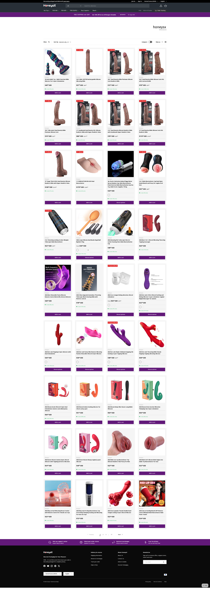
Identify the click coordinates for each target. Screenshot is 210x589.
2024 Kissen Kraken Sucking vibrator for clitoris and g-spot (88, 408)
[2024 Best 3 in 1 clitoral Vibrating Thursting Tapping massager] (152, 223)
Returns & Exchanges (96, 558)
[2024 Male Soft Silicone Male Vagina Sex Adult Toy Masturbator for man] (152, 442)
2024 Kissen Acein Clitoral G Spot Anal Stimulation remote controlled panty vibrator (56, 408)
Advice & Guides (147, 10)
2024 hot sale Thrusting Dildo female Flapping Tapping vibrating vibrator (150, 353)
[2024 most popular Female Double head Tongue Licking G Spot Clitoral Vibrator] (121, 493)
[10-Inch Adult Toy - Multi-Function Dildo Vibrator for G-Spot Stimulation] (58, 62)
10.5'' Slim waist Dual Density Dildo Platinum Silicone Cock (55, 131)
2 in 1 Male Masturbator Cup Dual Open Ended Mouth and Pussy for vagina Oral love (151, 183)
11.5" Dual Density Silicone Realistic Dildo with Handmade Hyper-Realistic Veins (120, 131)
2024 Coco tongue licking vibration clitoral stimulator (120, 296)
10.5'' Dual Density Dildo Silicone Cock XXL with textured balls (151, 80)
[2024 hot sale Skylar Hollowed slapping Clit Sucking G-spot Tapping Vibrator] (121, 335)
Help (140, 10)
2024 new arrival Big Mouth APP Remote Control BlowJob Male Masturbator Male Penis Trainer (151, 512)
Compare (144, 42)
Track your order (95, 562)
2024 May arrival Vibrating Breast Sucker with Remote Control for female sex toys (57, 511)
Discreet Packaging (123, 565)
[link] (90, 534)
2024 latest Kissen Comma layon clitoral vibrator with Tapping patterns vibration (57, 460)
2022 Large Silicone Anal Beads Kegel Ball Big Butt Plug (88, 241)
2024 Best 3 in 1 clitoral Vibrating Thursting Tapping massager (152, 241)
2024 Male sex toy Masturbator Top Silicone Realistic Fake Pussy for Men (119, 460)
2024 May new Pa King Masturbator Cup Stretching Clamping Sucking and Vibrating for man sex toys (89, 512)
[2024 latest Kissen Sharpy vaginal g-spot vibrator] (89, 442)
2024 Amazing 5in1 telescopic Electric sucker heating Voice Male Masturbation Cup (120, 241)
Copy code (132, 14)
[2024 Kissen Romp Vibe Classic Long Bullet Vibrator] (121, 390)
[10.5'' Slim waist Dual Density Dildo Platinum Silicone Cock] (58, 113)
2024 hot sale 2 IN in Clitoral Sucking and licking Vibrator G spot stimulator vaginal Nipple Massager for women (151, 296)
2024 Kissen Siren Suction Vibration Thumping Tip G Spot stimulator (149, 408)
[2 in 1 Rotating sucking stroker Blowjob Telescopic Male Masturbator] (58, 223)
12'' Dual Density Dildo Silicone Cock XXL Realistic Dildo (151, 131)
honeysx (48, 581)
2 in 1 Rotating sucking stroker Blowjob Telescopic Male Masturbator (56, 241)
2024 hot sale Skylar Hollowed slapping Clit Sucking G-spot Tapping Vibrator (120, 353)
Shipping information (96, 555)
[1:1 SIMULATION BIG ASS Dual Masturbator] (89, 164)
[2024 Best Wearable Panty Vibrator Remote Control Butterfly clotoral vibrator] (58, 278)
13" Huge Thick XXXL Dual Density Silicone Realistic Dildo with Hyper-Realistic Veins (57, 182)
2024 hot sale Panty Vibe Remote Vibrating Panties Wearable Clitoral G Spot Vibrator (89, 353)
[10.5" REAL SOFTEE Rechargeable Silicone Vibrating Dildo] (89, 62)
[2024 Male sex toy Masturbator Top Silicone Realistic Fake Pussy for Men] (121, 442)
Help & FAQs (94, 565)
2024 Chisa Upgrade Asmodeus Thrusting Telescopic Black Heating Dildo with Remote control (88, 296)
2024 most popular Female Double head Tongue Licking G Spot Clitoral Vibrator (119, 511)
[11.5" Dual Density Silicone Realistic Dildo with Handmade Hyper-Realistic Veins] (121, 113)
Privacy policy (148, 581)
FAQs (165, 581)
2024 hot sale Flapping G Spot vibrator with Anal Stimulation (58, 353)
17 (111, 534)
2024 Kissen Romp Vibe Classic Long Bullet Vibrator (120, 408)
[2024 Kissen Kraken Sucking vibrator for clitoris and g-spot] (89, 390)
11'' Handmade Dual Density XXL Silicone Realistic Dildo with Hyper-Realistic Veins (88, 131)
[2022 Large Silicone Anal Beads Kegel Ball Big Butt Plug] (89, 223)
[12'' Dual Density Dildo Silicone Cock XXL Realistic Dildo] (152, 113)
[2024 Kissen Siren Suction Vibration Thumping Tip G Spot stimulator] (152, 390)
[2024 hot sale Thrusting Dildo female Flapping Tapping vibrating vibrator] (152, 335)
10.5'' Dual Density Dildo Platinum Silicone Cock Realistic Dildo (120, 80)
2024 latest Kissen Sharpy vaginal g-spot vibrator (88, 460)
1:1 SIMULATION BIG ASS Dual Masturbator (85, 182)
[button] (165, 6)
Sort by (56, 42)
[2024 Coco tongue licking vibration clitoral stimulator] (121, 278)
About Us (120, 555)
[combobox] (107, 6)
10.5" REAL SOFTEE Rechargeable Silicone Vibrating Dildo (88, 80)
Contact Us (121, 558)
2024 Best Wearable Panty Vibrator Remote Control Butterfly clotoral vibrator (58, 296)
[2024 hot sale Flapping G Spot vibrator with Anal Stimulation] (58, 335)
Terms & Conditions (157, 581)
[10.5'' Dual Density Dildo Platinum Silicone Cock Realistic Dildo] (121, 62)
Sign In (140, 1)
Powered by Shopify (54, 581)
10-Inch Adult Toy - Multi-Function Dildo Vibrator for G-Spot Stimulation (57, 80)
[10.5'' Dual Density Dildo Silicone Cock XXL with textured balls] (152, 62)
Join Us (133, 1)
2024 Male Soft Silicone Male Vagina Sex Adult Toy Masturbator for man (151, 460)
